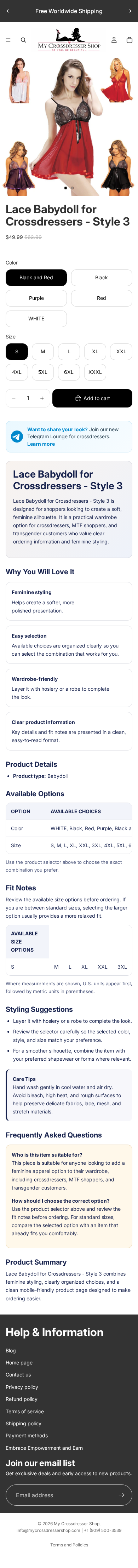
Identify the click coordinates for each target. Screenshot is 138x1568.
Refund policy (22, 1399)
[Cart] (129, 40)
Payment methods (27, 1435)
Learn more (41, 444)
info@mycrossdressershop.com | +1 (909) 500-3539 (69, 1530)
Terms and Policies (69, 1544)
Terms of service (25, 1411)
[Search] (23, 40)
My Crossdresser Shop (76, 1523)
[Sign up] (121, 1495)
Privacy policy (22, 1387)
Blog (11, 1350)
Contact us (18, 1375)
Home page (19, 1362)
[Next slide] (130, 11)
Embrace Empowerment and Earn (44, 1447)
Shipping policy (23, 1423)
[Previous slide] (8, 11)
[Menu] (8, 40)
